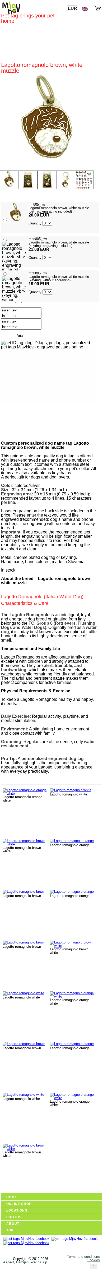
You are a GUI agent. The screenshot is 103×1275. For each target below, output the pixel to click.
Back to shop (27, 432)
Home (11, 1197)
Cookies (93, 1260)
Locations (16, 1210)
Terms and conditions (83, 1257)
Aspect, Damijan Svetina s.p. (25, 1262)
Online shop (18, 1204)
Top (10, 1230)
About (12, 1224)
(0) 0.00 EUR (84, 195)
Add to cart (26, 417)
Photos (13, 1217)
